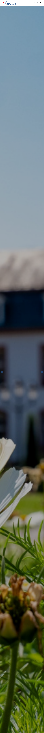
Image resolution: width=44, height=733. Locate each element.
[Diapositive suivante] (42, 372)
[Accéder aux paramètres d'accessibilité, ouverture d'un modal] (34, 3)
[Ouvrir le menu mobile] (40, 2)
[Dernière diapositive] (2, 372)
